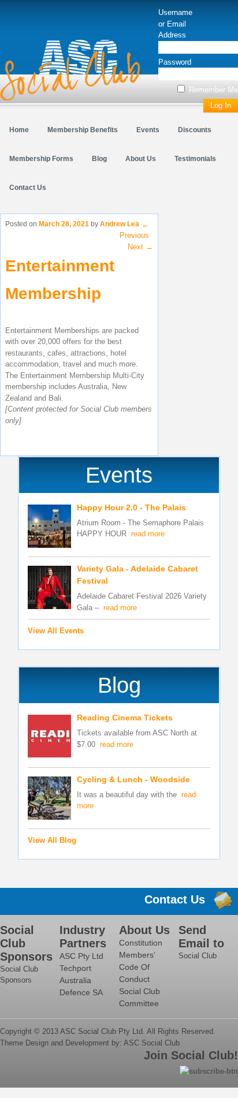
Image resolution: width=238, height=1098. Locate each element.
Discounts (194, 130)
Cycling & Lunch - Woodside (133, 779)
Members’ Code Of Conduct (137, 967)
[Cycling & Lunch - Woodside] (49, 799)
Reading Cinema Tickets (125, 717)
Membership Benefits (82, 130)
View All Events (56, 630)
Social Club (197, 955)
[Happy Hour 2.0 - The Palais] (49, 528)
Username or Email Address (175, 23)
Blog (99, 159)
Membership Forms (41, 159)
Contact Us (27, 188)
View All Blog (52, 840)
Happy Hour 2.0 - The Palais (131, 507)
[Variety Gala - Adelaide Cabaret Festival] (49, 589)
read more (148, 533)
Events (147, 130)
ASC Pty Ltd (81, 956)
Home (19, 130)
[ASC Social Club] (70, 70)
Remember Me (212, 89)
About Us (140, 159)
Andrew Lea (119, 224)
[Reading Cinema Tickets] (49, 738)
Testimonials (195, 159)
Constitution (140, 942)
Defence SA (81, 992)
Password (174, 62)
